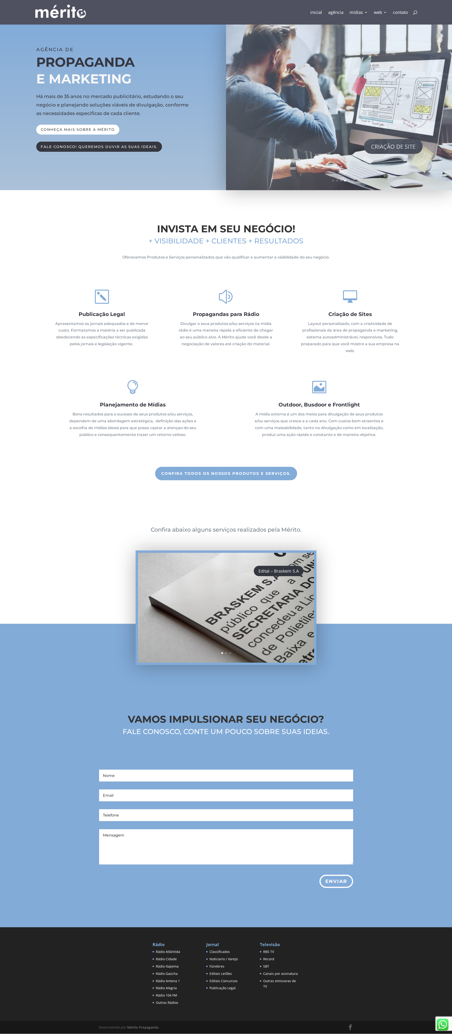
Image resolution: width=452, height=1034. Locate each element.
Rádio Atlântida (168, 951)
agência (335, 13)
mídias (356, 13)
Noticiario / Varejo (224, 959)
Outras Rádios (167, 1002)
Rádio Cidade (166, 959)
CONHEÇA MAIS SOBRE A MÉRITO (78, 129)
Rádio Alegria (166, 988)
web (378, 13)
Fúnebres (217, 966)
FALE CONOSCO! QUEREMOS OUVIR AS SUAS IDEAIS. (99, 146)
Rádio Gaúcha (167, 973)
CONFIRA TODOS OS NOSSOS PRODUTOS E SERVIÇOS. (226, 473)
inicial (316, 13)
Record (268, 959)
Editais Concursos (224, 981)
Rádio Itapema (167, 966)
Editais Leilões (221, 973)
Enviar (336, 881)
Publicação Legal (223, 988)
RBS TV (268, 951)
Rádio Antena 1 (168, 981)
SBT (266, 966)
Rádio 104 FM (166, 995)
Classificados (220, 951)
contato (400, 13)
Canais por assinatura (280, 973)
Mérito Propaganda (142, 1027)
